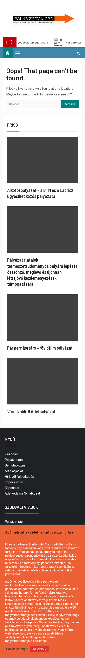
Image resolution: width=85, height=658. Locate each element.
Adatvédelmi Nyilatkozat (22, 493)
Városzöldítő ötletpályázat (31, 411)
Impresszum (14, 482)
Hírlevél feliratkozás (19, 477)
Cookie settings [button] (16, 649)
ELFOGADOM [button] (40, 648)
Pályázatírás (14, 460)
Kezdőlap (12, 454)
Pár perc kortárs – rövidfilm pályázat (40, 347)
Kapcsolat (12, 488)
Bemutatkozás (15, 465)
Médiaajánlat (14, 471)
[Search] (78, 53)
